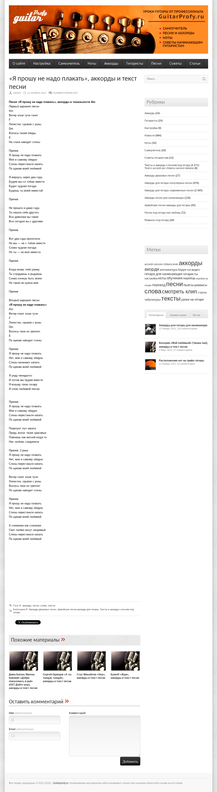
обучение (174, 278)
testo (175, 264)
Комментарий (77, 713)
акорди (152, 269)
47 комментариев (182, 350)
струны (202, 292)
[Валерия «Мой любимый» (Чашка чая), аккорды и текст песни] (150, 352)
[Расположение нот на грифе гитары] (150, 369)
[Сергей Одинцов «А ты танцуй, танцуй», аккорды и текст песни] (57, 671)
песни (36, 605)
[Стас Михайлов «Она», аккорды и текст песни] (91, 671)
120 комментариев (187, 328)
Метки (196, 315)
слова (43, 605)
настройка (151, 278)
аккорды (26, 605)
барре (182, 269)
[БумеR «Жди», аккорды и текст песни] (125, 671)
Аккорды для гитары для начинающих (183, 325)
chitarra (167, 264)
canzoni (158, 264)
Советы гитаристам (156, 157)
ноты (162, 278)
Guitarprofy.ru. (61, 783)
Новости (150, 135)
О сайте (19, 64)
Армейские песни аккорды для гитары (78, 609)
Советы (176, 64)
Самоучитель (69, 64)
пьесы (189, 285)
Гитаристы (135, 64)
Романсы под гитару (157, 220)
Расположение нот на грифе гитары (181, 360)
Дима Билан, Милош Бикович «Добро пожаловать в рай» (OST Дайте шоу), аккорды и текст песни (23, 681)
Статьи (195, 64)
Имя (20, 713)
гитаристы (190, 274)
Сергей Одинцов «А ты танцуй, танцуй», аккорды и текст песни (57, 678)
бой (189, 270)
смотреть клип (179, 291)
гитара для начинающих (163, 274)
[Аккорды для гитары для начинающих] (150, 334)
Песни (156, 64)
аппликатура (168, 269)
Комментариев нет (65, 93)
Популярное (156, 315)
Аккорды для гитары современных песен (169, 190)
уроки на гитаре (192, 299)
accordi (149, 264)
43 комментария (186, 363)
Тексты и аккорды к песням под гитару (167, 165)
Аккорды (111, 64)
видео (196, 269)
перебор (189, 278)
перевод (159, 285)
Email (21, 729)
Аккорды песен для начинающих (164, 197)
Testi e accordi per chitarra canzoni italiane (169, 168)
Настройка (41, 64)
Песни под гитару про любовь (162, 212)
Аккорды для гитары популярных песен (168, 183)
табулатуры (153, 299)
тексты (51, 605)
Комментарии (178, 315)
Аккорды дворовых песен (42, 609)
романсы (200, 285)
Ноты (92, 64)
